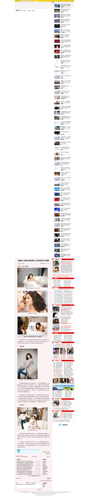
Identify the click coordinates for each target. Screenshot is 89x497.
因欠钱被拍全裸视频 (56, 266)
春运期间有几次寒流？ (60, 294)
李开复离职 (66, 274)
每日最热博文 (59, 274)
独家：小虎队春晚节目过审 (68, 362)
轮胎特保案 (70, 274)
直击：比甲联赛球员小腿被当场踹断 (66, 329)
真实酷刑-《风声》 (56, 312)
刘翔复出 (62, 274)
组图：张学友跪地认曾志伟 (68, 363)
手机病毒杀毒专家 (59, 346)
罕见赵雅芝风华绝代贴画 (67, 404)
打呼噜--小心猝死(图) (57, 281)
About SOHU (52, 492)
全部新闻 (63, 492)
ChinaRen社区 (57, 411)
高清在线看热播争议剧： (65, 309)
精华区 (44, 484)
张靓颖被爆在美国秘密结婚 (68, 266)
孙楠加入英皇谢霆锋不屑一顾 (67, 272)
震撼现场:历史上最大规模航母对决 (66, 314)
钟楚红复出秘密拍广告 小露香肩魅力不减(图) (25, 462)
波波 (61, 272)
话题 (55, 298)
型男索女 (54, 421)
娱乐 (55, 289)
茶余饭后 (57, 360)
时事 (55, 301)
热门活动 (54, 407)
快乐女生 (63, 276)
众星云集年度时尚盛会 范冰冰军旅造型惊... (25, 471)
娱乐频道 (24, 10)
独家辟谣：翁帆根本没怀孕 (68, 372)
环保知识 (44, 462)
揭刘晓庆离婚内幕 (63, 356)
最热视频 (58, 305)
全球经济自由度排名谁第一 (68, 295)
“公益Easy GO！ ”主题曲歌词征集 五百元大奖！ (64, 407)
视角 (55, 292)
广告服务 (36, 492)
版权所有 (54, 493)
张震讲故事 (68, 344)
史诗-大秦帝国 (63, 310)
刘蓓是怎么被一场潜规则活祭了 (67, 267)
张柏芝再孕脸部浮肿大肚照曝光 (67, 269)
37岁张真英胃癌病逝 (56, 318)
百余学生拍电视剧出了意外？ (68, 294)
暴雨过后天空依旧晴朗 (66, 421)
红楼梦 (71, 344)
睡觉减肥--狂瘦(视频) (57, 280)
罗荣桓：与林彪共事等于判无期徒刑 (66, 308)
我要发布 (49, 478)
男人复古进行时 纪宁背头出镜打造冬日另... (25, 474)
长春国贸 (62, 266)
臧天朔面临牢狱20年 (64, 322)
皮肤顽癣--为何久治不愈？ (58, 339)
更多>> (72, 259)
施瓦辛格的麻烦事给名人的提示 (67, 268)
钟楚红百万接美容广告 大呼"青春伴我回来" (25, 461)
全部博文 (67, 492)
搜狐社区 (57, 399)
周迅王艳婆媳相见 (63, 357)
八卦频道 (28, 10)
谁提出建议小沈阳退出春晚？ (68, 297)
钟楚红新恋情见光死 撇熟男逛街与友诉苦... (25, 464)
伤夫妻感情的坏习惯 (57, 337)
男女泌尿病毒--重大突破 (68, 281)
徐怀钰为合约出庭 (63, 383)
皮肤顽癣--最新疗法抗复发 (68, 336)
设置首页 (22, 492)
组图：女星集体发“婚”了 (68, 367)
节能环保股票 (45, 471)
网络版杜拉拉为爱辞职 (67, 371)
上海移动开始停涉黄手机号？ (68, 298)
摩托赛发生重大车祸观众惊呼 (68, 369)
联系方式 (43, 492)
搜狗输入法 (26, 492)
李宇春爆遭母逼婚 (56, 357)
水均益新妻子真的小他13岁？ (68, 289)
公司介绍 (56, 492)
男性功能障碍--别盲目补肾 (68, 337)
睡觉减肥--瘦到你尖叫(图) (58, 336)
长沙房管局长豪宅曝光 (60, 297)
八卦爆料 (61, 402)
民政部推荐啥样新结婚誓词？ (68, 300)
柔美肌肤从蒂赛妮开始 (57, 285)
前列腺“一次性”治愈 (67, 285)
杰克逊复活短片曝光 (56, 324)
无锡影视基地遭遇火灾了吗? (68, 291)
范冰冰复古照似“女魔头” (67, 405)
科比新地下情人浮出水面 (65, 328)
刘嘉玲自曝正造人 (63, 358)
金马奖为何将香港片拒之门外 (67, 262)
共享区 (54, 346)
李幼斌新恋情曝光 (70, 356)
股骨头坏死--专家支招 (67, 286)
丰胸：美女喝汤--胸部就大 (68, 339)
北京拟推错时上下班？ (60, 291)
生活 (55, 294)
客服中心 (40, 492)
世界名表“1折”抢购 (57, 282)
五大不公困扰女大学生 (60, 298)
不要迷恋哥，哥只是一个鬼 (67, 413)
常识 (55, 295)
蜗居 (69, 309)
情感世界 (61, 416)
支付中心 (29, 492)
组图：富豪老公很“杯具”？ (58, 367)
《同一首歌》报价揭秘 (58, 377)
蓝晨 (61, 268)
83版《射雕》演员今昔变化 (58, 371)
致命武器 (66, 310)
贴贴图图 (61, 414)
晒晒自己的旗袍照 (59, 421)
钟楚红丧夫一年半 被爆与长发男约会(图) (24, 468)
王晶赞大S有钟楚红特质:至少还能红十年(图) (25, 465)
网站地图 (59, 492)
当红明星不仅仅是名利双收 (67, 415)
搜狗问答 (56, 288)
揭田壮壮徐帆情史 (56, 354)
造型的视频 (45, 468)
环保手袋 (44, 469)
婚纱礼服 (44, 465)
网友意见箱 (65, 424)
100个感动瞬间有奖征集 (57, 372)
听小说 (54, 345)
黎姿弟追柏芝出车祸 (70, 383)
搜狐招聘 (33, 492)
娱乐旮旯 (61, 415)
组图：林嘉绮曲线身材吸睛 (58, 363)
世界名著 (63, 345)
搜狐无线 (57, 342)
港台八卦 (33, 10)
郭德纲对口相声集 (59, 344)
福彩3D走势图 (71, 346)
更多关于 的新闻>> (34, 475)
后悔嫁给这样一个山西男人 (67, 416)
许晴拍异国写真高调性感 (67, 402)
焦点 (55, 291)
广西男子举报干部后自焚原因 (67, 292)
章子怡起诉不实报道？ (60, 289)
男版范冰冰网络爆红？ (60, 300)
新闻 (55, 297)
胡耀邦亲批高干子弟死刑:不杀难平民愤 (67, 313)
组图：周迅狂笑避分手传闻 (58, 362)
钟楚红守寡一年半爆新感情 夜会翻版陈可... (25, 467)
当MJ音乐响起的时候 (68, 377)
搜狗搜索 (19, 456)
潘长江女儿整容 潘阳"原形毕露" (66, 317)
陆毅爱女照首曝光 (70, 357)
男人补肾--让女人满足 (67, 280)
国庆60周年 (60, 276)
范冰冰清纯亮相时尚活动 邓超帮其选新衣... (25, 472)
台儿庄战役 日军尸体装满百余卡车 (66, 307)
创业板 (57, 276)
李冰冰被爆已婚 (63, 354)
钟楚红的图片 (45, 467)
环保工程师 (45, 474)
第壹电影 (61, 403)
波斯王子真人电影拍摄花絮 (58, 374)
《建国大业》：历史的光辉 (67, 403)
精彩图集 (54, 409)
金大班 (70, 310)
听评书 (54, 344)
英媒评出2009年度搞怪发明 (67, 414)
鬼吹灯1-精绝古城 (59, 345)
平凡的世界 (67, 345)
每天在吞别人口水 (56, 418)
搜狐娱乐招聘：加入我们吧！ (68, 373)
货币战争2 (70, 345)
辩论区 (44, 486)
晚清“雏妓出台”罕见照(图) (68, 368)
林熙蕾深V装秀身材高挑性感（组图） (62, 409)
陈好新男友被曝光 (70, 358)
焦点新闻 (61, 413)
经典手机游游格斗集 (65, 346)
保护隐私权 (48, 492)
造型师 (44, 464)
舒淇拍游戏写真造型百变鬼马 (68, 374)
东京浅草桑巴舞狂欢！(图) (58, 369)
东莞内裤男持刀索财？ (60, 301)
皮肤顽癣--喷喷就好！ (67, 282)
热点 (55, 300)
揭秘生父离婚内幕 (70, 354)
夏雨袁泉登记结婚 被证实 (65, 321)
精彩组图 (61, 404)
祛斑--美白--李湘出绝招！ (68, 338)
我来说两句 (42, 263)
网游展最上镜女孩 (56, 272)
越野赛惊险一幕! (56, 331)
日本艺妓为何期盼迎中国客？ (68, 301)
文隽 (61, 262)
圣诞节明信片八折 (56, 358)
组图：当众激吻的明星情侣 (58, 366)
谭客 (61, 267)
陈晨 (61, 269)
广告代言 (44, 461)
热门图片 (61, 405)
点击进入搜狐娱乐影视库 (58, 373)
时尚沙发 (44, 472)
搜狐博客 (57, 259)
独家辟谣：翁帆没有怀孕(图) (67, 261)
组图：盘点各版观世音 (67, 366)
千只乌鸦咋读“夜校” (59, 292)
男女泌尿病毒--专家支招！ (58, 338)
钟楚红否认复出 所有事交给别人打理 (23, 469)
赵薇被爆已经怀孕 (56, 356)
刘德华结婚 (67, 276)
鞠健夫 (62, 261)
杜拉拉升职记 (64, 344)
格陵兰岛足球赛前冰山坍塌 (65, 330)
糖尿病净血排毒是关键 (57, 286)
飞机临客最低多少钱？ (60, 295)
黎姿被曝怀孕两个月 (56, 383)
